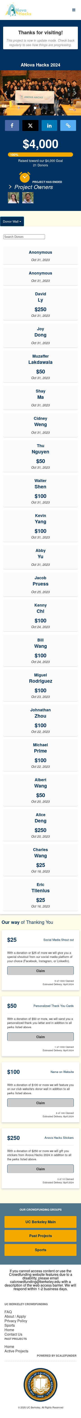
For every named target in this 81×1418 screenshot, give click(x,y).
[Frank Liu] (28, 197)
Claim (40, 970)
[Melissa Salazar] (13, 197)
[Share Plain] (68, 125)
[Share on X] (30, 125)
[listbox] (40, 93)
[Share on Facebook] (12, 125)
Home (9, 1329)
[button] (6, 93)
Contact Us (13, 1334)
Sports (40, 1249)
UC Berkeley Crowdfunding (26, 1304)
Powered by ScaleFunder (56, 1356)
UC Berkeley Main (40, 1221)
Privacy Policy (15, 1320)
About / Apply (15, 1316)
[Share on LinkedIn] (49, 125)
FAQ (8, 1311)
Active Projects (16, 1351)
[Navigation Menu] (73, 10)
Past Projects (40, 1235)
